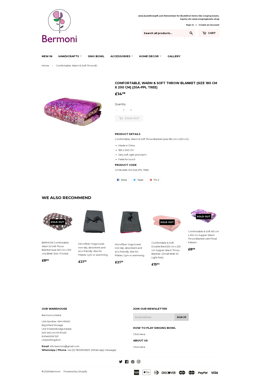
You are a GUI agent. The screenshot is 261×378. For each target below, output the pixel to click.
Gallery (174, 56)
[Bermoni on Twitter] (121, 362)
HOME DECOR (149, 56)
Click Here (139, 334)
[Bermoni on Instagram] (138, 362)
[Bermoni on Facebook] (127, 362)
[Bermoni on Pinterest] (133, 362)
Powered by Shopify (75, 371)
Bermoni (55, 371)
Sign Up (181, 317)
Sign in (190, 25)
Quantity (120, 104)
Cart (211, 33)
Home (45, 65)
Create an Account (209, 25)
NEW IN (47, 56)
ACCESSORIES (120, 56)
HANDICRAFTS (69, 56)
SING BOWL (96, 56)
